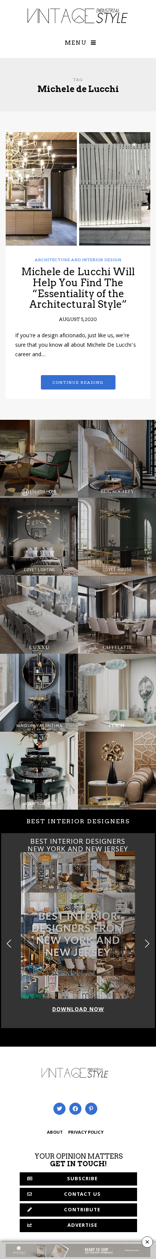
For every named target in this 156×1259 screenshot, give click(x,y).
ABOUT (55, 1132)
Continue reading (78, 382)
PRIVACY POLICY (85, 1132)
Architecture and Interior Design (78, 259)
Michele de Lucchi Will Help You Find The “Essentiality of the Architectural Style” (78, 288)
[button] (147, 944)
